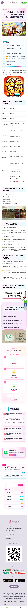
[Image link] (13, 525)
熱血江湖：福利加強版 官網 (9, 317)
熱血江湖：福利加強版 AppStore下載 (12, 323)
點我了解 (12, 458)
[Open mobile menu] (2, 2)
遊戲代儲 (23, 598)
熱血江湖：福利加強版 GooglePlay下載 (12, 320)
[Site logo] (13, 2)
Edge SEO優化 (7, 598)
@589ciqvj (11, 534)
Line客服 (24, 2)
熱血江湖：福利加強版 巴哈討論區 (11, 327)
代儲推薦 (18, 598)
